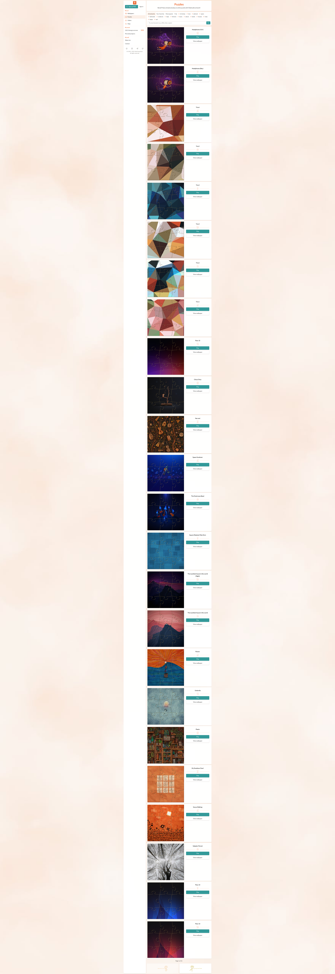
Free (176, 14)
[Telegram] (137, 49)
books (192, 16)
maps (167, 16)
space (201, 14)
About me (128, 40)
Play (197, 37)
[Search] (208, 22)
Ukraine (173, 16)
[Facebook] (126, 49)
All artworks (151, 14)
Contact (127, 43)
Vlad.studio (134, 2)
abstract (195, 14)
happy (150, 19)
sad (156, 19)
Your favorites (160, 14)
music (180, 16)
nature (186, 16)
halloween (151, 16)
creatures (160, 16)
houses (199, 16)
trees (205, 16)
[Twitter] (143, 49)
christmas (182, 14)
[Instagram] (132, 49)
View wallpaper (197, 41)
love (188, 14)
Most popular (169, 14)
